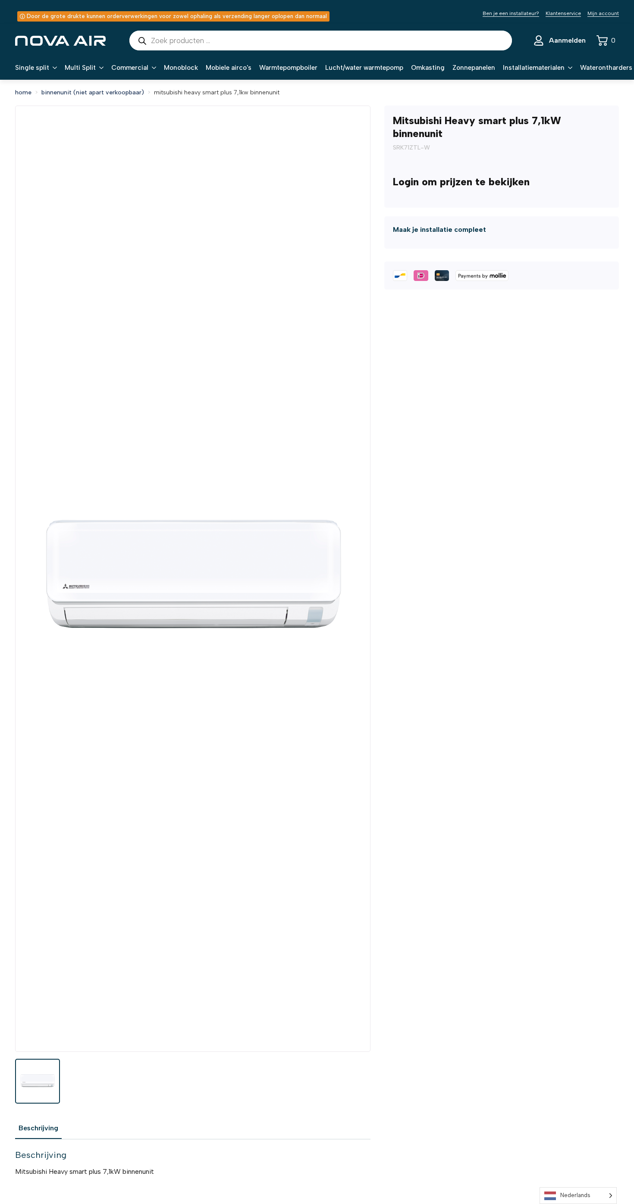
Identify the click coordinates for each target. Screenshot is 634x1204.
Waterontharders (606, 68)
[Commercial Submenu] (152, 68)
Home (23, 92)
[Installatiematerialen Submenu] (568, 68)
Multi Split (80, 68)
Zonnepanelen (473, 68)
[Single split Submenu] (53, 68)
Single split (32, 68)
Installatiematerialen (534, 68)
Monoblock (181, 68)
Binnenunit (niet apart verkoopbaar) (92, 92)
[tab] (38, 1128)
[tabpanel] (192, 1163)
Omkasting (428, 68)
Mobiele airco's (228, 68)
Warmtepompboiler (288, 68)
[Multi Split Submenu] (100, 68)
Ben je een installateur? (511, 13)
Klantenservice (563, 13)
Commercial (129, 68)
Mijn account (603, 13)
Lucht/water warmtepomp (364, 68)
